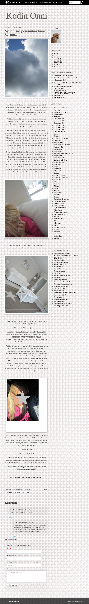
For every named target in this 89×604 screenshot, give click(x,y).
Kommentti (10, 569)
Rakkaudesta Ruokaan (62, 254)
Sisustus (57, 195)
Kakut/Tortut (58, 143)
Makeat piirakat (59, 175)
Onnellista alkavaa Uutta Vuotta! (65, 78)
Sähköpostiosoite (17, 555)
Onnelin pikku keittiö (61, 286)
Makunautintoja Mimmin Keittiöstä (66, 256)
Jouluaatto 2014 (59, 123)
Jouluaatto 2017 (59, 129)
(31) (57, 60)
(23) (57, 55)
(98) (57, 64)
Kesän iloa (58, 151)
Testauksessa (59, 206)
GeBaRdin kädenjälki (61, 299)
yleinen (56, 238)
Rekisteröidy (53, 2)
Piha (55, 182)
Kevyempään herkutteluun (63, 153)
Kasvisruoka (58, 147)
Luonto (56, 173)
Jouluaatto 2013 (59, 121)
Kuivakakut (58, 156)
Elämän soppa (59, 301)
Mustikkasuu (58, 267)
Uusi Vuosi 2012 (60, 214)
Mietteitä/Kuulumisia (61, 177)
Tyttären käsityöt (60, 208)
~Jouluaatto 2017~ (60, 80)
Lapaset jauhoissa (60, 280)
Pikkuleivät (58, 184)
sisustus (57, 232)
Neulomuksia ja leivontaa (63, 303)
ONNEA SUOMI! (60, 91)
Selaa (44, 2)
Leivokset (57, 164)
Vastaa (11, 517)
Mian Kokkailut (59, 271)
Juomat (56, 136)
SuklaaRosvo (59, 290)
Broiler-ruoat (58, 114)
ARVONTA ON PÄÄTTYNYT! (64, 93)
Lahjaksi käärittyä (60, 160)
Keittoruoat (58, 149)
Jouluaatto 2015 (59, 125)
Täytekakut (58, 210)
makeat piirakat (59, 227)
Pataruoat (57, 179)
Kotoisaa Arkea (59, 260)
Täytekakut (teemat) (61, 212)
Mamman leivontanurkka (63, 284)
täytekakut (58, 236)
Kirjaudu (60, 2)
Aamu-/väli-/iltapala (61, 108)
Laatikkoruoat (59, 158)
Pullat (56, 188)
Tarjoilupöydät (59, 203)
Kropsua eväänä (60, 295)
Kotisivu (23, 562)
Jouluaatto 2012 (59, 119)
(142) (58, 62)
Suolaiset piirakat (60, 201)
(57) (57, 66)
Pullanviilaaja (58, 277)
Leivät (56, 166)
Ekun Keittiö (58, 258)
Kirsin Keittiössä (60, 264)
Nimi (9, 548)
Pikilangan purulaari (61, 306)
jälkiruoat (57, 223)
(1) (57, 53)
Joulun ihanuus (59, 132)
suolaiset (57, 234)
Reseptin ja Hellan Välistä (63, 282)
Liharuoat (57, 171)
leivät (56, 225)
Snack (56, 197)
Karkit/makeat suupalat (62, 145)
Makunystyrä (58, 297)
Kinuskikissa (58, 269)
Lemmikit (57, 169)
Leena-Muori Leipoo (61, 262)
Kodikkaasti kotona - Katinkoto (65, 293)
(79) (57, 58)
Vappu (56, 216)
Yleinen (56, 221)
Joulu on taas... (59, 89)
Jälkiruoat (57, 140)
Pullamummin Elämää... (62, 275)
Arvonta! (57, 110)
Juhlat (56, 134)
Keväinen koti (59, 97)
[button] (37, 2)
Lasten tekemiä (59, 162)
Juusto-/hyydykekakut (62, 138)
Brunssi (57, 116)
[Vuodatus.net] (13, 601)
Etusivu (26, 2)
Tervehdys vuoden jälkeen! (63, 76)
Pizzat (56, 186)
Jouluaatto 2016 (59, 127)
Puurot (56, 190)
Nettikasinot (33, 2)
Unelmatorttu (58, 95)
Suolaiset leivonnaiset (61, 199)
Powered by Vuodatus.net (75, 601)
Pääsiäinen (58, 192)
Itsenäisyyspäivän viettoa (63, 86)
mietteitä (57, 229)
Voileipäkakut (58, 219)
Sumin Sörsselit (59, 288)
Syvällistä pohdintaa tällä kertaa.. (25, 32)
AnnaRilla (57, 273)
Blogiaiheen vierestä (22, 492)
